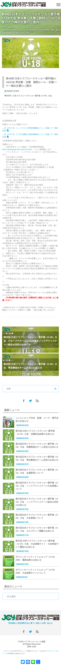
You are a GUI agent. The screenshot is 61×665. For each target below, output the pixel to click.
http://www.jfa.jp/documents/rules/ (17, 149)
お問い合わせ (47, 623)
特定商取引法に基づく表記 (29, 623)
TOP (4, 27)
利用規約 (12, 623)
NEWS (10, 27)
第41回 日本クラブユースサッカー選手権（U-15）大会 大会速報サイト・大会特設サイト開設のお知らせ (37, 543)
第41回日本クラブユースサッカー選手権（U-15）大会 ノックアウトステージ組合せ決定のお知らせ (37, 502)
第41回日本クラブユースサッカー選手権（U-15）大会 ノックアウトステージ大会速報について (37, 485)
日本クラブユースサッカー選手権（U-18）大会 (32, 95)
